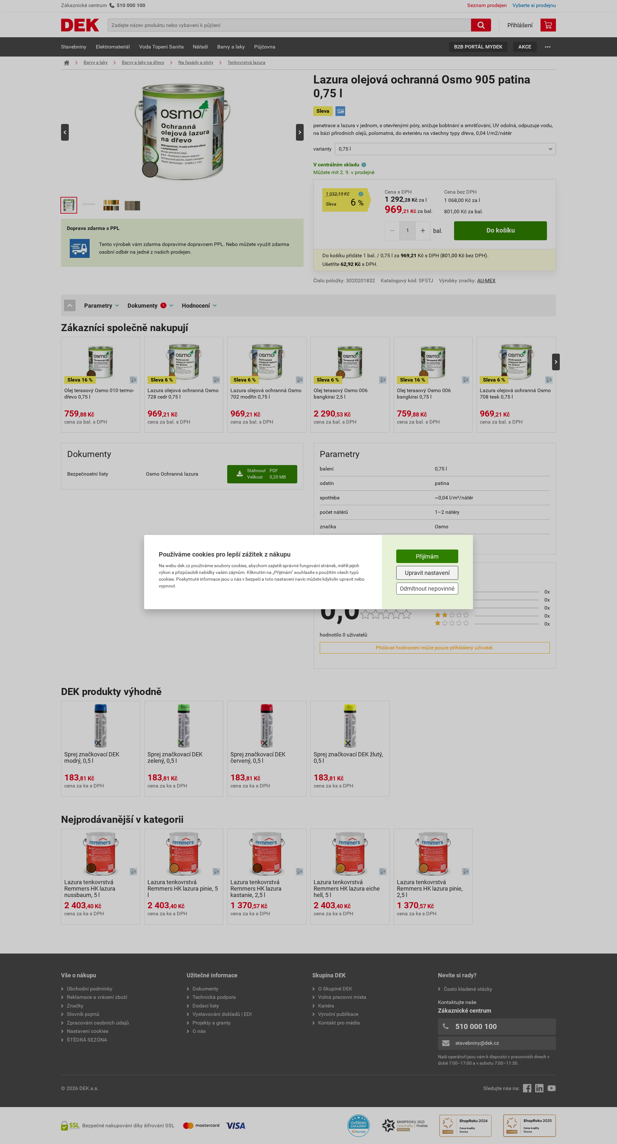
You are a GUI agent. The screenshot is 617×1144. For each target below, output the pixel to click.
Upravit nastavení (427, 572)
